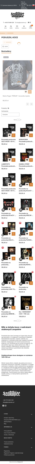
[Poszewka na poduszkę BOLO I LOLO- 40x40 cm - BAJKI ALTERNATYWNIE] (8, 229)
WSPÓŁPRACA (7, 421)
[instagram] (30, 22)
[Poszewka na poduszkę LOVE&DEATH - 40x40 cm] (26, 278)
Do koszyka (30, 92)
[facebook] (28, 22)
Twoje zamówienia (8, 442)
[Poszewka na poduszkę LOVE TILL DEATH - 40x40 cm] (8, 278)
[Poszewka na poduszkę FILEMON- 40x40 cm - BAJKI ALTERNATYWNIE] (26, 229)
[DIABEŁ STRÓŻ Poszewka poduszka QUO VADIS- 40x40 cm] (26, 155)
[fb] (3, 406)
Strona (15, 119)
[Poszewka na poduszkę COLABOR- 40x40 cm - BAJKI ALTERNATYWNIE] (8, 253)
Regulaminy (7, 451)
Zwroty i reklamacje (9, 434)
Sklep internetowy (15, 461)
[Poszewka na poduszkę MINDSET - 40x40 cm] (8, 303)
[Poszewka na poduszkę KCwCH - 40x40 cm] (26, 179)
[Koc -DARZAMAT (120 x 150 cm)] (26, 303)
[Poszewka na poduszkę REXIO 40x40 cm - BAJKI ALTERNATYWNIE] (26, 253)
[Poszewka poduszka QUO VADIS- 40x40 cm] (8, 130)
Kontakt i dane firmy (9, 417)
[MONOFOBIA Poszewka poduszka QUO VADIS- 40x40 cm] (26, 130)
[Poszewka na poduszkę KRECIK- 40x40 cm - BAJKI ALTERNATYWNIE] (26, 204)
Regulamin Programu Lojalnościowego (13, 453)
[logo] (17, 393)
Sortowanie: (4, 111)
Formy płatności (8, 430)
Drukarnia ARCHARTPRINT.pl (11, 419)
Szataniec (2, 33)
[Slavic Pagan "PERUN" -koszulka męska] (17, 75)
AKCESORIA (10, 33)
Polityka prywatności (9, 455)
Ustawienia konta (8, 443)
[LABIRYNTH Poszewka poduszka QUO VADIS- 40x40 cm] (8, 155)
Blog (5, 423)
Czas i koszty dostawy (9, 432)
